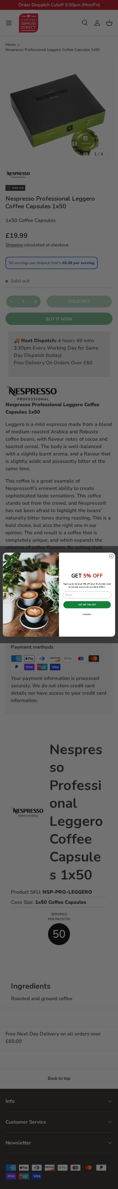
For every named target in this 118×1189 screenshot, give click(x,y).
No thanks (87, 614)
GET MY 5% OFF (87, 604)
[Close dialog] (111, 556)
